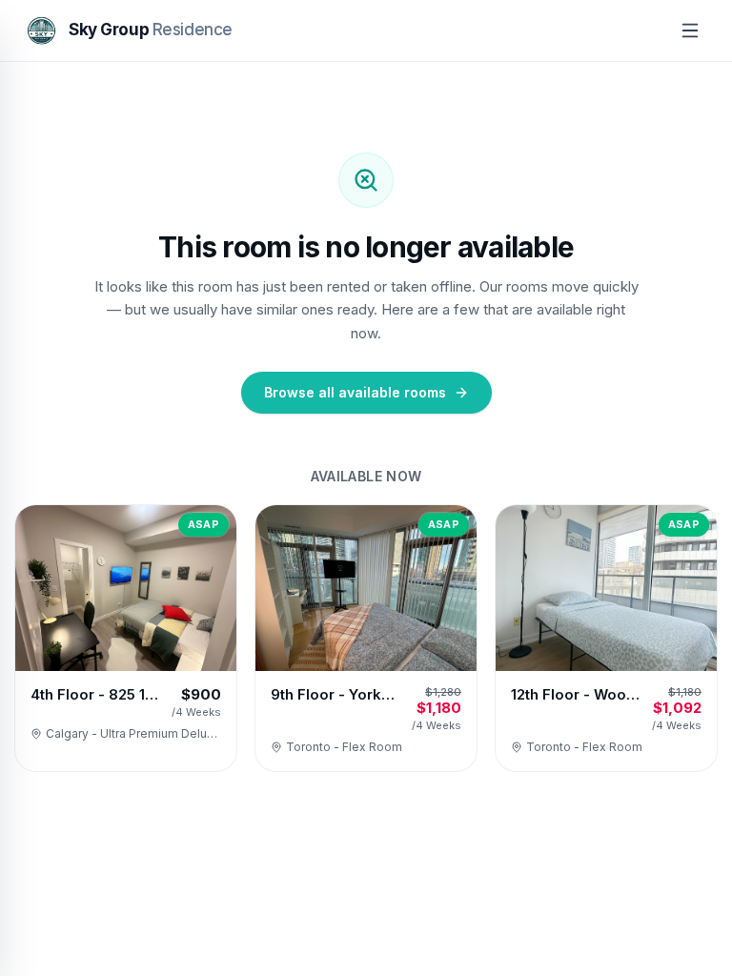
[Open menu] (690, 30)
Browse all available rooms (355, 392)
